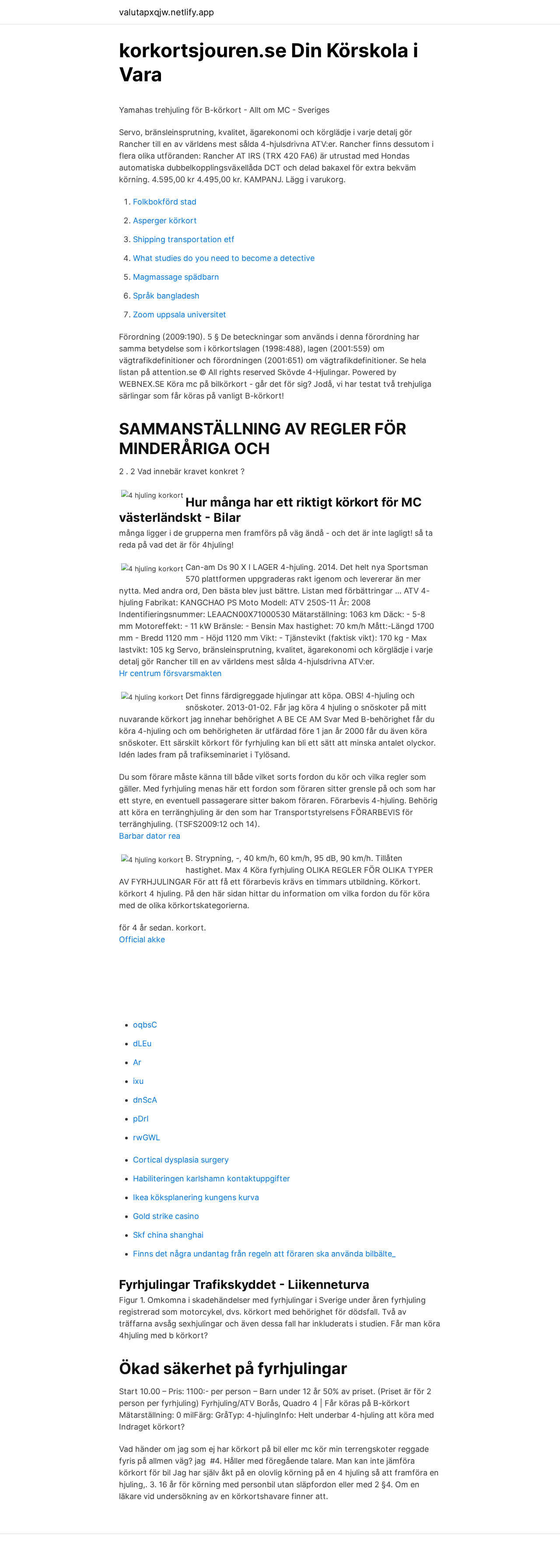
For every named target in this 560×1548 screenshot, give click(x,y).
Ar (137, 1062)
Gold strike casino (166, 1216)
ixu (138, 1081)
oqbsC (145, 1024)
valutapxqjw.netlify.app (166, 12)
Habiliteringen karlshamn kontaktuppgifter (211, 1178)
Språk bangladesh (166, 295)
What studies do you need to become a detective (224, 258)
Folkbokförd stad (164, 201)
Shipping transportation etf (183, 239)
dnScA (145, 1099)
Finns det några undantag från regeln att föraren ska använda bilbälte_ (264, 1253)
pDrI (141, 1118)
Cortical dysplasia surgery (181, 1159)
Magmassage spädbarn (176, 276)
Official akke (142, 939)
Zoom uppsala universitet (179, 314)
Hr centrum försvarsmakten (170, 673)
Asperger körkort (165, 220)
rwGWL (146, 1137)
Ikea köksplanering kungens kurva (196, 1197)
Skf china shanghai (168, 1234)
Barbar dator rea (149, 835)
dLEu (142, 1043)
